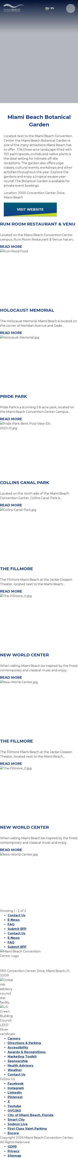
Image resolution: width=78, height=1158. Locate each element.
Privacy (14, 1151)
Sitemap (14, 1155)
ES (52, 8)
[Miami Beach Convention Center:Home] (14, 8)
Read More (11, 247)
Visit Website (30, 209)
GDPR (12, 1146)
